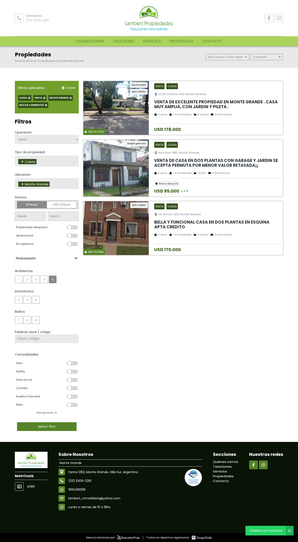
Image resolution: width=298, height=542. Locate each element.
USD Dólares (62, 204)
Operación (23, 132)
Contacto (212, 41)
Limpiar (70, 88)
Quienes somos (90, 41)
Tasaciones (123, 41)
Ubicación (23, 174)
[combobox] (47, 161)
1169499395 (77, 489)
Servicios (152, 41)
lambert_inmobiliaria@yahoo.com (94, 498)
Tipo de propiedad (30, 152)
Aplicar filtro (47, 426)
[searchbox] (39, 162)
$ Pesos (32, 204)
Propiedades (181, 41)
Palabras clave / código (33, 332)
